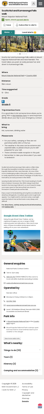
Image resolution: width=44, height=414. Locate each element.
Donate (25, 401)
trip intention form (19, 115)
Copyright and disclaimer (28, 394)
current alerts (22, 20)
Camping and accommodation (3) (21, 370)
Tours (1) (8, 357)
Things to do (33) (12, 350)
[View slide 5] (26, 53)
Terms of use (27, 387)
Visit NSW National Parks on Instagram (9, 410)
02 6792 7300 (11, 301)
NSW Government (9, 387)
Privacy (25, 390)
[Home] (5, 3)
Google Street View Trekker (18, 215)
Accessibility (27, 383)
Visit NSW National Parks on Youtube (14, 410)
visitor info (9, 207)
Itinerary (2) (10, 363)
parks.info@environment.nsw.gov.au (19, 283)
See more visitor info (12, 338)
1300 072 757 (10, 277)
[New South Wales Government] (40, 405)
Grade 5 (6, 104)
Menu (7, 32)
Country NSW (31, 75)
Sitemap (25, 398)
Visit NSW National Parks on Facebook (4, 410)
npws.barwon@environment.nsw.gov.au (21, 305)
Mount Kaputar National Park (13, 75)
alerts (28, 32)
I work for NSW (8, 390)
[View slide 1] (17, 53)
